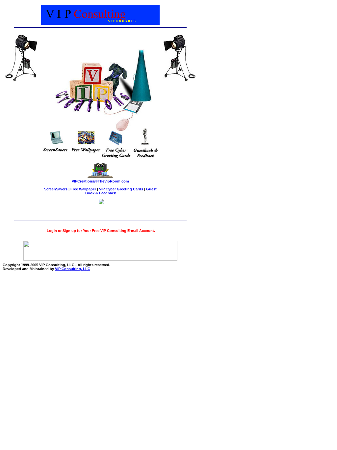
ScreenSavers (55, 189)
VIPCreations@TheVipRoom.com (100, 181)
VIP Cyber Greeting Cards (121, 189)
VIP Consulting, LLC (72, 269)
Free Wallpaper (83, 189)
